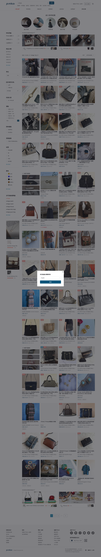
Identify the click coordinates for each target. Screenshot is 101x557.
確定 (50, 282)
